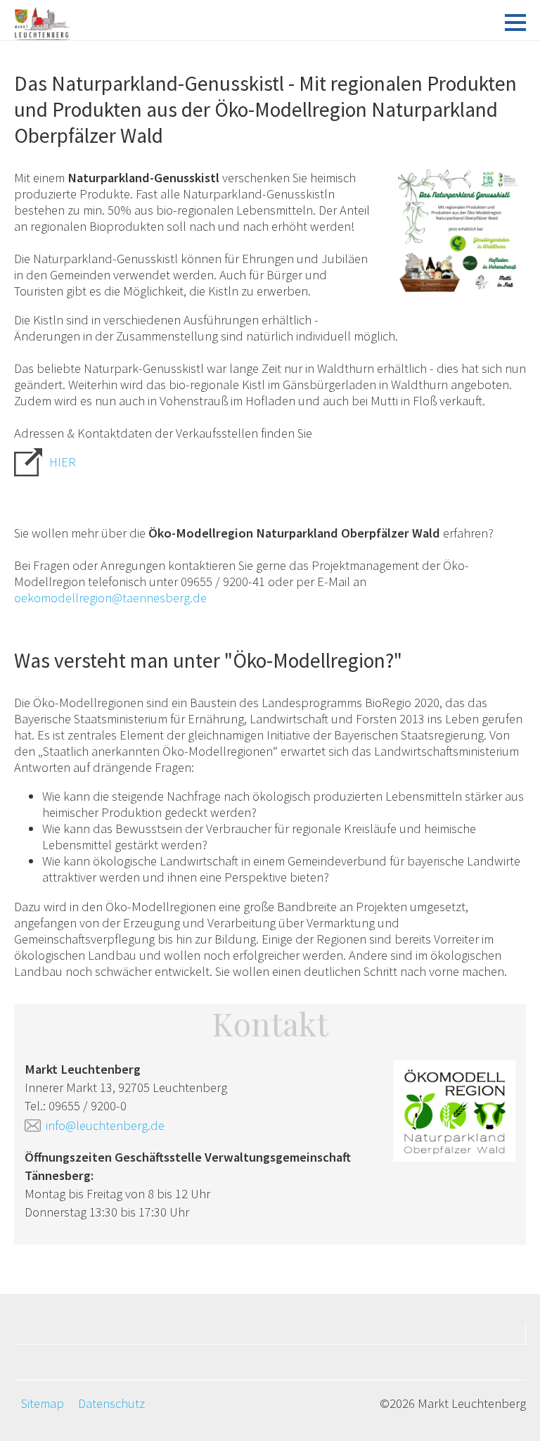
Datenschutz (111, 1403)
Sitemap (42, 1403)
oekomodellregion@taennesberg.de (110, 598)
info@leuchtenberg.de (105, 1125)
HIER (62, 462)
